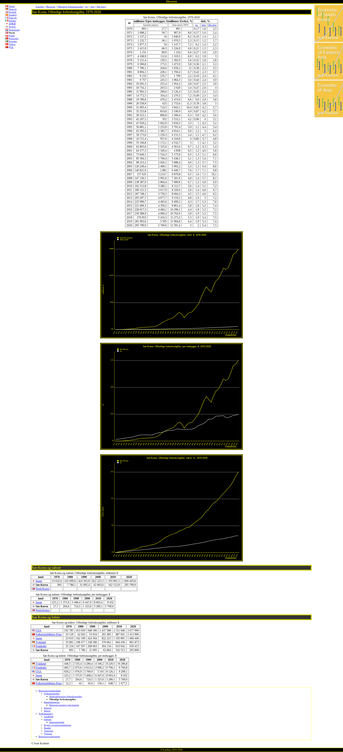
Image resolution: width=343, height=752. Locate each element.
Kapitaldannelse (52, 702)
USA (38, 630)
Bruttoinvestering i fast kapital (64, 705)
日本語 (12, 23)
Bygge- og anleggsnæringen (57, 725)
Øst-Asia (101, 6)
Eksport (47, 708)
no (86, 6)
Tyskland (41, 642)
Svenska (13, 41)
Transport (48, 730)
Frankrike (41, 646)
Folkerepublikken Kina (49, 634)
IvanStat (40, 6)
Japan (39, 580)
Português (13, 38)
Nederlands (14, 30)
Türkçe (12, 44)
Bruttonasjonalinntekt (49, 736)
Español (13, 15)
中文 (11, 47)
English (12, 12)
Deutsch (13, 9)
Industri (47, 719)
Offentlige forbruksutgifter (70, 6)
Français (13, 17)
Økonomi (50, 6)
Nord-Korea (42, 588)
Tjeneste (48, 733)
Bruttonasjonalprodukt (50, 690)
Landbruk (48, 716)
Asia (92, 6)
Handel (47, 728)
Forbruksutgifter (52, 693)
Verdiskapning (46, 713)
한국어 (12, 27)
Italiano (12, 20)
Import (47, 710)
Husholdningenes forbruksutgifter (65, 696)
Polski (12, 35)
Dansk (12, 6)
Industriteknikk (56, 722)
